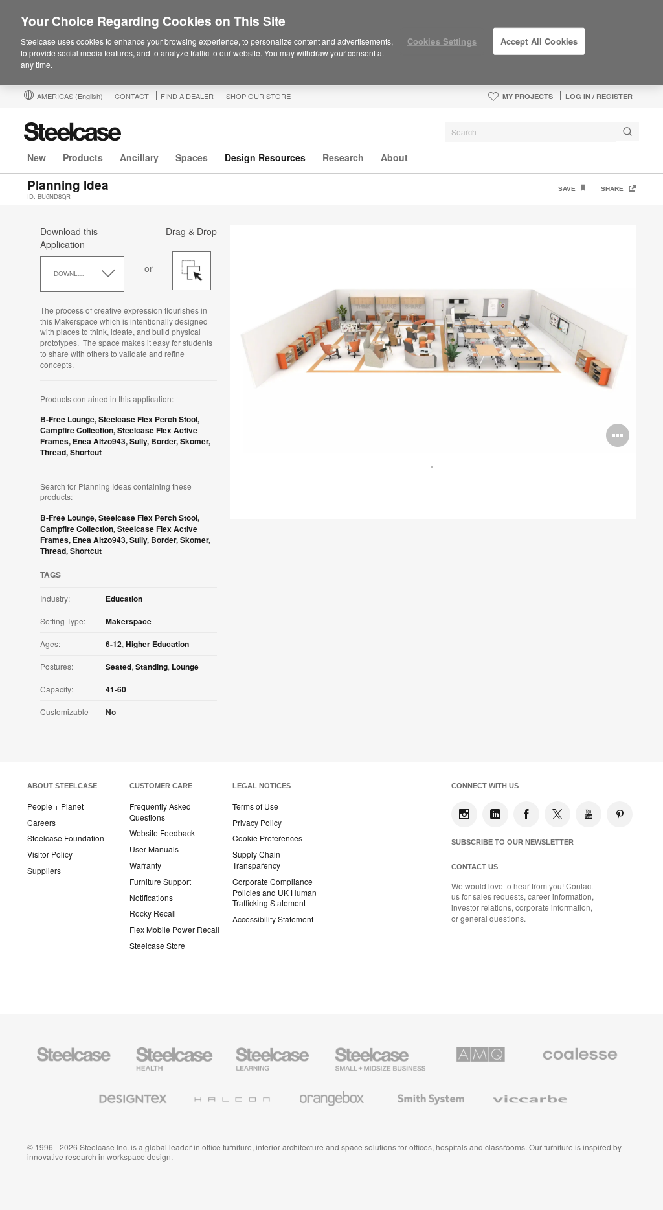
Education (124, 598)
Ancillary (139, 157)
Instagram (464, 814)
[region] (331, 43)
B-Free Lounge (67, 419)
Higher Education (157, 644)
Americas (70, 96)
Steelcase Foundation (65, 838)
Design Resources (265, 157)
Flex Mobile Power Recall (174, 929)
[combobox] (542, 132)
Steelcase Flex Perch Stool (147, 419)
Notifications (151, 898)
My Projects (527, 96)
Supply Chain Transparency (256, 860)
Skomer (194, 441)
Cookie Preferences (267, 838)
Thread (53, 452)
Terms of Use (255, 806)
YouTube (588, 814)
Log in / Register (599, 96)
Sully (138, 441)
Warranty (145, 865)
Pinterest (620, 814)
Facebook (526, 814)
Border (163, 441)
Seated (118, 666)
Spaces (191, 157)
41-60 (116, 689)
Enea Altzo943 (99, 441)
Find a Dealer (187, 96)
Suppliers (44, 870)
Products (83, 157)
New (36, 157)
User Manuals (154, 849)
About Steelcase (62, 786)
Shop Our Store (258, 96)
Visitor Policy (50, 854)
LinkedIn (495, 814)
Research (343, 157)
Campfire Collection (76, 430)
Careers (41, 822)
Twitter (557, 814)
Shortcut (86, 452)
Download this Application (69, 238)
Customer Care (160, 786)
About (394, 157)
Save (568, 188)
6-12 (114, 644)
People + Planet (55, 806)
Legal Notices (261, 786)
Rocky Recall (152, 913)
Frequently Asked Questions (160, 812)
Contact (132, 96)
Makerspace (129, 621)
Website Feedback (162, 833)
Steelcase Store (157, 946)
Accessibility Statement (272, 919)
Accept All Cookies (539, 41)
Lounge (185, 666)
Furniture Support (160, 881)
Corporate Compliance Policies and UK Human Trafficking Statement (274, 892)
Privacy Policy (257, 822)
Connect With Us (485, 786)
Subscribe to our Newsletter (512, 842)
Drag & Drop (191, 231)
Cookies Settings (442, 41)
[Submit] (627, 131)
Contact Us (474, 867)
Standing (151, 666)
